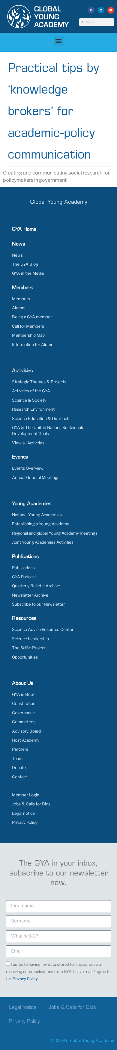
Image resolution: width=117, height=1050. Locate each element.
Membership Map (28, 335)
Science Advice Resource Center (43, 629)
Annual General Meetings (35, 477)
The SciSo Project (29, 647)
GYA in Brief (23, 694)
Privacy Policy (24, 822)
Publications (23, 567)
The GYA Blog (25, 264)
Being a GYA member (32, 316)
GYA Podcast (24, 576)
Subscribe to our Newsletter (38, 604)
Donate (19, 767)
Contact (19, 776)
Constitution (23, 703)
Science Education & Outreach (40, 418)
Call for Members (28, 326)
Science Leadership (30, 638)
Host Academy (25, 740)
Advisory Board (26, 731)
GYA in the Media (28, 273)
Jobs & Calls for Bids (31, 803)
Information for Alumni (33, 344)
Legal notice (23, 813)
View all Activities (28, 442)
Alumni (18, 307)
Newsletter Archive (30, 595)
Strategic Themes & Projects (39, 381)
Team (17, 758)
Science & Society (29, 400)
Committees (23, 721)
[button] (91, 10)
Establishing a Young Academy (40, 523)
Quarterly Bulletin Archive (36, 585)
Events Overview (28, 468)
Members (21, 298)
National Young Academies (37, 514)
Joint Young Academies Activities (43, 542)
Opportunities (25, 657)
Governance (23, 712)
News (17, 255)
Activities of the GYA (31, 390)
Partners (20, 749)
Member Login (25, 794)
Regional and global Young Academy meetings (55, 533)
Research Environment (33, 409)
